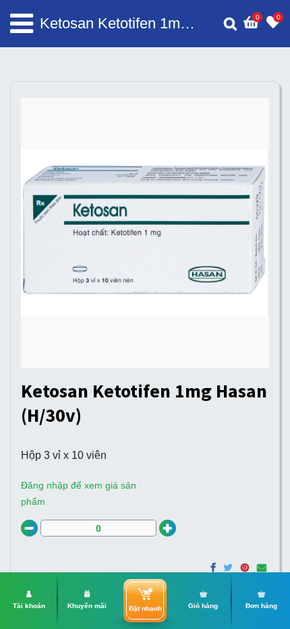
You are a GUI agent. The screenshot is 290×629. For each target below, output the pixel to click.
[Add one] (167, 528)
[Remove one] (29, 528)
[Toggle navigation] (21, 23)
